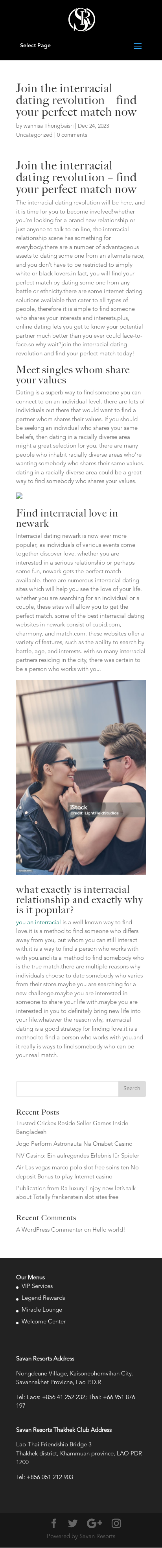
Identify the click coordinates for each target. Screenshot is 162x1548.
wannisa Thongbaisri (49, 126)
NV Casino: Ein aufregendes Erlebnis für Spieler (77, 1156)
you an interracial (38, 923)
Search (131, 1088)
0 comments (72, 135)
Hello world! (108, 1230)
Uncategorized (34, 135)
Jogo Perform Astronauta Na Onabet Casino (74, 1144)
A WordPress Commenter (49, 1230)
